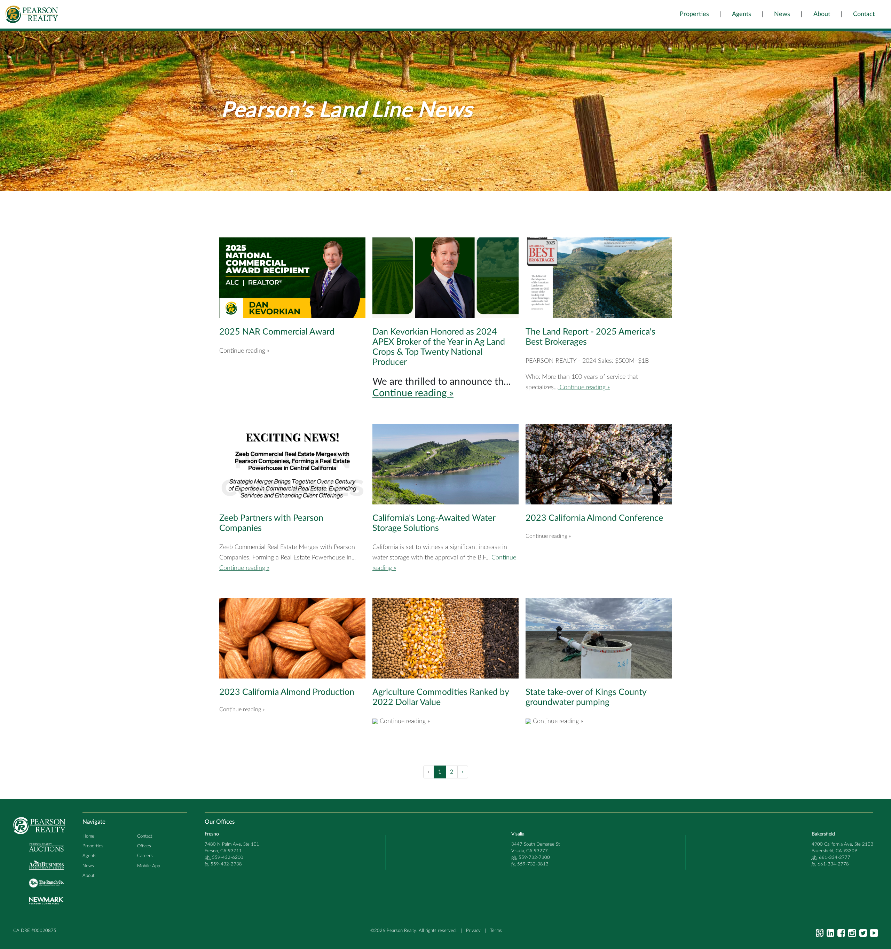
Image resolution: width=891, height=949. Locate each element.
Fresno (212, 834)
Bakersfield (823, 834)
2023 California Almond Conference (594, 518)
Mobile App (148, 866)
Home (88, 836)
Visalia (518, 834)
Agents (741, 14)
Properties (694, 14)
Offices (144, 846)
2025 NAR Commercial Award (276, 332)
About (821, 14)
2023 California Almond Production (286, 692)
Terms (496, 930)
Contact (864, 14)
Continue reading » (413, 393)
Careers (145, 856)
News (782, 14)
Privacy (473, 930)
